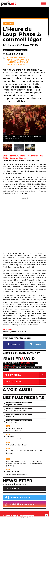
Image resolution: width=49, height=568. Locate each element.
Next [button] (41, 123)
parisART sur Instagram (22, 504)
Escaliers (10, 417)
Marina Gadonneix (18, 60)
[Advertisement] (24, 224)
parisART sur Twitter (18, 498)
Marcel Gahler (16, 64)
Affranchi (10, 437)
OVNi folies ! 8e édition (16, 445)
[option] (24, 123)
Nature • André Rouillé (16, 411)
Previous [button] (7, 123)
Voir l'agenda (24, 375)
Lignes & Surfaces (14, 405)
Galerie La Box (15, 54)
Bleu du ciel (11, 423)
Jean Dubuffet (12, 472)
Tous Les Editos (24, 381)
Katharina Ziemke (17, 62)
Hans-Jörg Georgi (14, 428)
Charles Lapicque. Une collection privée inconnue (24, 452)
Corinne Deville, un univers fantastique (23, 461)
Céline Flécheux (15, 58)
